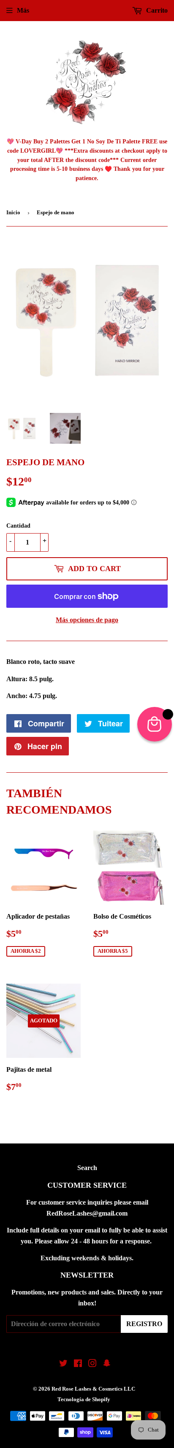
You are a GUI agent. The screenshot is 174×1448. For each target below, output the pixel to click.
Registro (144, 1323)
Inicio (13, 212)
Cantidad (18, 526)
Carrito (156, 10)
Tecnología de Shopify (83, 1399)
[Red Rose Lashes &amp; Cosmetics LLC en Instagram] (92, 1364)
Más (23, 10)
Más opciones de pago (87, 619)
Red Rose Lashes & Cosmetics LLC (93, 1389)
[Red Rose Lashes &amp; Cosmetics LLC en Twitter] (63, 1364)
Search (87, 1167)
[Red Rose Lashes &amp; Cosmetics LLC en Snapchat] (107, 1364)
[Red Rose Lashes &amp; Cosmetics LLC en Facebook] (77, 1364)
